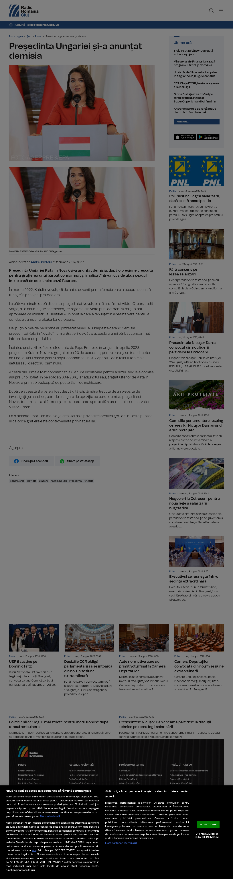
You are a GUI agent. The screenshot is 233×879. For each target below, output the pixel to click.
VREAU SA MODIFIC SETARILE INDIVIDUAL (207, 835)
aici (34, 850)
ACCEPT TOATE (208, 824)
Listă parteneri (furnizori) (121, 843)
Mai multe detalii (50, 816)
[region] (116, 832)
